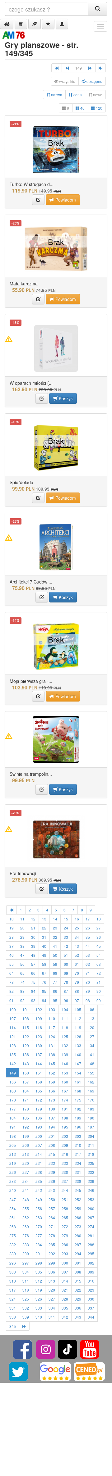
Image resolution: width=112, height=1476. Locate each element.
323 (91, 1289)
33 (66, 937)
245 (78, 1190)
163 (12, 1090)
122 (25, 1036)
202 (65, 1136)
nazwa (56, 94)
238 (78, 1181)
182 (78, 1108)
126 (78, 1036)
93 (33, 1000)
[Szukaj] (97, 9)
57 (33, 964)
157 (25, 1081)
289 (12, 1253)
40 (82, 108)
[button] (6, 24)
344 (91, 1316)
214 (38, 1154)
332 (25, 1307)
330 (91, 1298)
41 (55, 946)
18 (98, 918)
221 (38, 1163)
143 (25, 1063)
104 (65, 1009)
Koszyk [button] (65, 398)
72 (98, 973)
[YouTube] (89, 1348)
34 (77, 937)
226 (12, 1172)
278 (52, 1235)
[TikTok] (67, 1348)
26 (88, 927)
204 (91, 1136)
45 (98, 946)
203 (78, 1136)
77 (55, 982)
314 (65, 1280)
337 (91, 1307)
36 (98, 937)
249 (38, 1199)
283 (25, 1244)
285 (52, 1244)
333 (38, 1307)
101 (25, 1009)
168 (78, 1090)
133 (78, 1045)
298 (38, 1262)
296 (12, 1262)
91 (11, 1000)
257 (52, 1208)
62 (88, 964)
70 (77, 973)
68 (55, 973)
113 (91, 1018)
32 (55, 937)
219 (12, 1163)
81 (98, 982)
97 (77, 1000)
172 (38, 1099)
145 (52, 1063)
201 (52, 1136)
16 (77, 918)
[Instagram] (46, 1348)
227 (25, 1172)
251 (65, 1199)
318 (25, 1289)
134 (91, 1045)
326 (38, 1298)
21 (33, 927)
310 (12, 1280)
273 (78, 1226)
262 (25, 1217)
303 (12, 1271)
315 (78, 1280)
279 (65, 1235)
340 (38, 1316)
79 (77, 982)
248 (25, 1199)
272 (65, 1226)
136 (25, 1054)
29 (22, 937)
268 (12, 1226)
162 (91, 1081)
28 (11, 937)
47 (22, 955)
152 (52, 1072)
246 (91, 1190)
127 (91, 1036)
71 (88, 973)
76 (44, 982)
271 (52, 1226)
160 (65, 1081)
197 (91, 1126)
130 (38, 1045)
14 (55, 918)
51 (66, 955)
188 (65, 1117)
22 (44, 927)
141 (91, 1054)
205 (12, 1145)
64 (11, 973)
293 (65, 1253)
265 (65, 1217)
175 (78, 1099)
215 (52, 1154)
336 (78, 1307)
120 (98, 108)
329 (78, 1298)
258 (65, 1208)
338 (12, 1316)
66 (33, 973)
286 (65, 1244)
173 (52, 1099)
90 (98, 991)
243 (52, 1190)
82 (11, 991)
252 (78, 1199)
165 (38, 1090)
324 (12, 1298)
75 (33, 982)
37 (11, 946)
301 (78, 1262)
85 (44, 991)
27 (98, 927)
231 (78, 1172)
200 (38, 1136)
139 (65, 1054)
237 (65, 1181)
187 (52, 1117)
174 (65, 1099)
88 (77, 991)
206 (25, 1145)
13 (44, 918)
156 (12, 1081)
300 (65, 1262)
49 (44, 955)
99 (98, 1000)
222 (52, 1163)
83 (22, 991)
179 (38, 1108)
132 (65, 1045)
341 (52, 1316)
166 (52, 1090)
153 (65, 1072)
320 (52, 1289)
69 (66, 973)
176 (91, 1099)
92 (22, 1000)
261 (12, 1217)
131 (52, 1045)
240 (12, 1190)
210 (78, 1145)
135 (12, 1054)
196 (78, 1126)
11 (22, 918)
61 (77, 964)
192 (25, 1126)
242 (38, 1190)
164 (25, 1090)
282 (12, 1244)
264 (52, 1217)
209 (65, 1145)
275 (12, 1235)
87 (66, 991)
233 (12, 1181)
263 (38, 1217)
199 (25, 1136)
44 (88, 946)
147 (78, 1063)
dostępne (94, 81)
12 (33, 918)
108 (25, 1018)
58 (44, 964)
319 (38, 1289)
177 (12, 1108)
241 (25, 1190)
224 (78, 1163)
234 (25, 1181)
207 (38, 1145)
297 (25, 1262)
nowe (97, 94)
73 (11, 982)
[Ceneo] (89, 1371)
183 (91, 1108)
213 (25, 1154)
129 (25, 1045)
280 (78, 1235)
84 (33, 991)
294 (78, 1253)
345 (12, 1326)
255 (25, 1208)
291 (38, 1253)
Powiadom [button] (65, 200)
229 (52, 1172)
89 (88, 991)
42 (66, 946)
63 (98, 964)
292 (52, 1253)
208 (52, 1145)
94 (44, 1000)
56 (22, 964)
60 (66, 964)
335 (65, 1307)
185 (25, 1117)
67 (44, 973)
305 (38, 1271)
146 (65, 1063)
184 (12, 1117)
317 (12, 1289)
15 (66, 918)
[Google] (55, 1371)
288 (91, 1244)
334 (52, 1307)
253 (91, 1199)
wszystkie (66, 81)
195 (65, 1126)
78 (66, 982)
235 (38, 1181)
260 (91, 1208)
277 (38, 1235)
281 (91, 1235)
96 (66, 1000)
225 (91, 1163)
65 (22, 973)
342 (65, 1316)
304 (25, 1271)
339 (25, 1316)
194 (52, 1126)
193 (38, 1126)
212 (12, 1154)
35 (88, 937)
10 (11, 918)
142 (12, 1063)
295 (91, 1253)
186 (38, 1117)
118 (65, 1027)
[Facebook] (23, 1348)
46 (11, 955)
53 (88, 955)
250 (52, 1199)
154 (78, 1072)
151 (38, 1072)
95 (55, 1000)
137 (38, 1054)
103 (52, 1009)
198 (12, 1136)
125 (65, 1036)
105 (78, 1009)
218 (91, 1154)
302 (91, 1262)
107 (12, 1018)
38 (22, 946)
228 (38, 1172)
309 (91, 1271)
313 (52, 1280)
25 (77, 927)
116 (38, 1027)
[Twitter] (18, 1371)
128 (12, 1045)
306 (52, 1271)
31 (44, 937)
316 (91, 1280)
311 (25, 1280)
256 (38, 1208)
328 (65, 1298)
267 (91, 1217)
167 (65, 1090)
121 (12, 1036)
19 (11, 927)
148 (91, 1063)
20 (22, 927)
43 (77, 946)
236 (52, 1181)
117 (52, 1027)
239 (91, 1181)
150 (25, 1072)
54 (98, 955)
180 (52, 1108)
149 (12, 1072)
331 (12, 1307)
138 (52, 1054)
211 (91, 1145)
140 (78, 1054)
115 (25, 1027)
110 (52, 1018)
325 (25, 1298)
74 (22, 982)
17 (88, 918)
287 (78, 1244)
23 (55, 927)
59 (55, 964)
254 (12, 1208)
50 (55, 955)
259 (78, 1208)
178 (25, 1108)
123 (38, 1036)
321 (65, 1289)
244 (65, 1190)
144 (38, 1063)
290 (25, 1253)
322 (78, 1289)
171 (25, 1099)
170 (12, 1099)
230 (65, 1172)
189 (78, 1117)
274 (91, 1226)
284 (38, 1244)
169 (91, 1090)
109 (38, 1018)
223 (65, 1163)
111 (65, 1018)
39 (33, 946)
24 (66, 927)
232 (91, 1172)
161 (78, 1081)
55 (11, 964)
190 (91, 1117)
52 (77, 955)
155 (91, 1072)
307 (65, 1271)
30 (33, 937)
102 (38, 1009)
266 (78, 1217)
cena (77, 94)
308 (78, 1271)
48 (33, 955)
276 (25, 1235)
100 (12, 1009)
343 (78, 1316)
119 (78, 1027)
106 (91, 1009)
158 (38, 1081)
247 (12, 1199)
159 (52, 1081)
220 (25, 1163)
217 (78, 1154)
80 (88, 982)
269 (25, 1226)
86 (55, 991)
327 (52, 1298)
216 (65, 1154)
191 (12, 1126)
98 (88, 1000)
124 (52, 1036)
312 (38, 1280)
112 (78, 1018)
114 (12, 1027)
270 (38, 1226)
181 (65, 1108)
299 (52, 1262)
